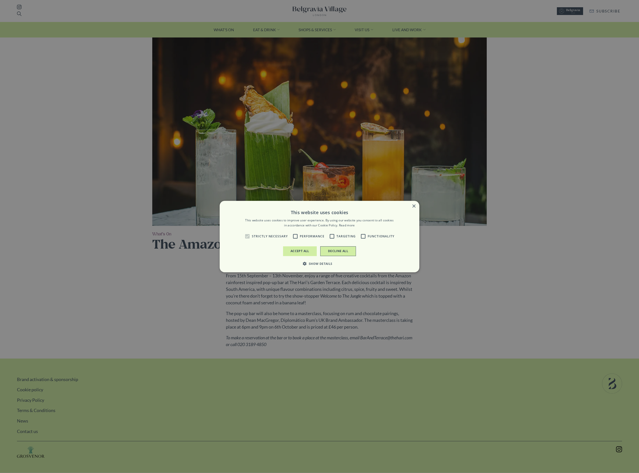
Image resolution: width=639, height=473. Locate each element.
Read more (347, 225)
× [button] (414, 206)
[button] (247, 236)
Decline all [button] (338, 251)
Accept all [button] (300, 251)
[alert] (319, 236)
